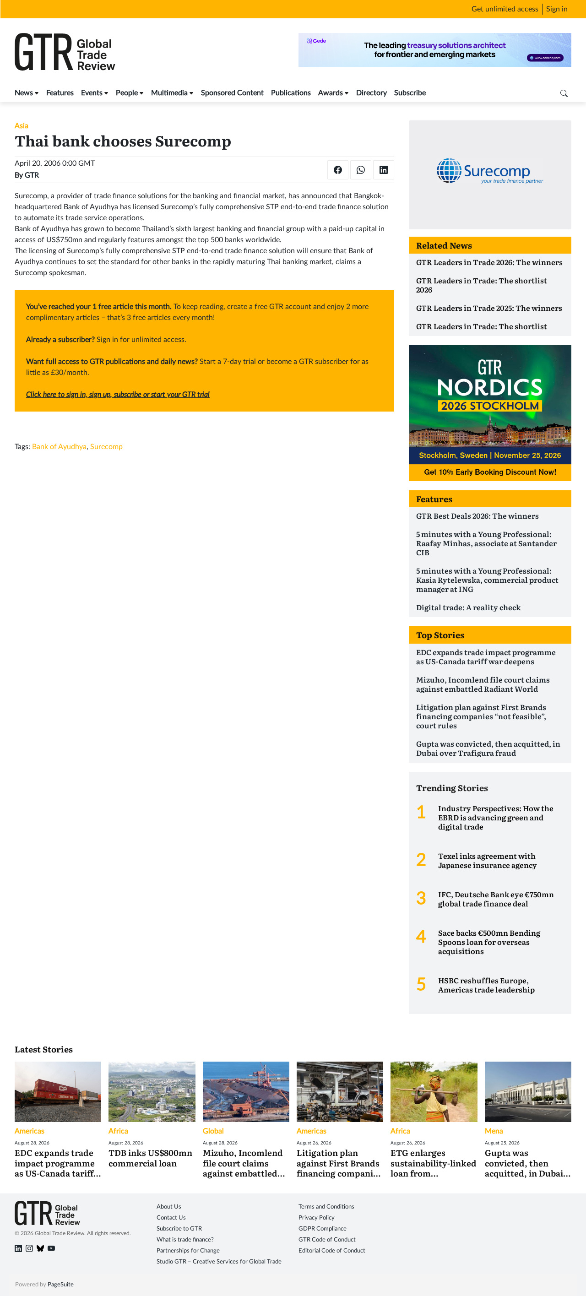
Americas (29, 1131)
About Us (169, 1207)
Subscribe (410, 93)
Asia (21, 126)
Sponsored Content (232, 93)
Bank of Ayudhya (59, 446)
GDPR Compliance (322, 1229)
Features (60, 93)
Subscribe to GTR (179, 1229)
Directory (371, 93)
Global (213, 1131)
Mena (494, 1131)
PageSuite (61, 1285)
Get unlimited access (505, 9)
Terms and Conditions (326, 1207)
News (24, 93)
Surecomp (106, 446)
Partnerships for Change (188, 1251)
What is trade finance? (185, 1240)
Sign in (557, 9)
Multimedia (169, 93)
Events (92, 93)
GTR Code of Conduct (327, 1240)
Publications (291, 93)
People (127, 93)
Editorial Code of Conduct (331, 1251)
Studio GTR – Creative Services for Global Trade (219, 1262)
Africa (118, 1131)
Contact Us (171, 1218)
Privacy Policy (316, 1218)
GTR (32, 175)
